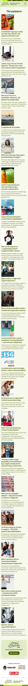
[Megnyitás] (25, 3)
